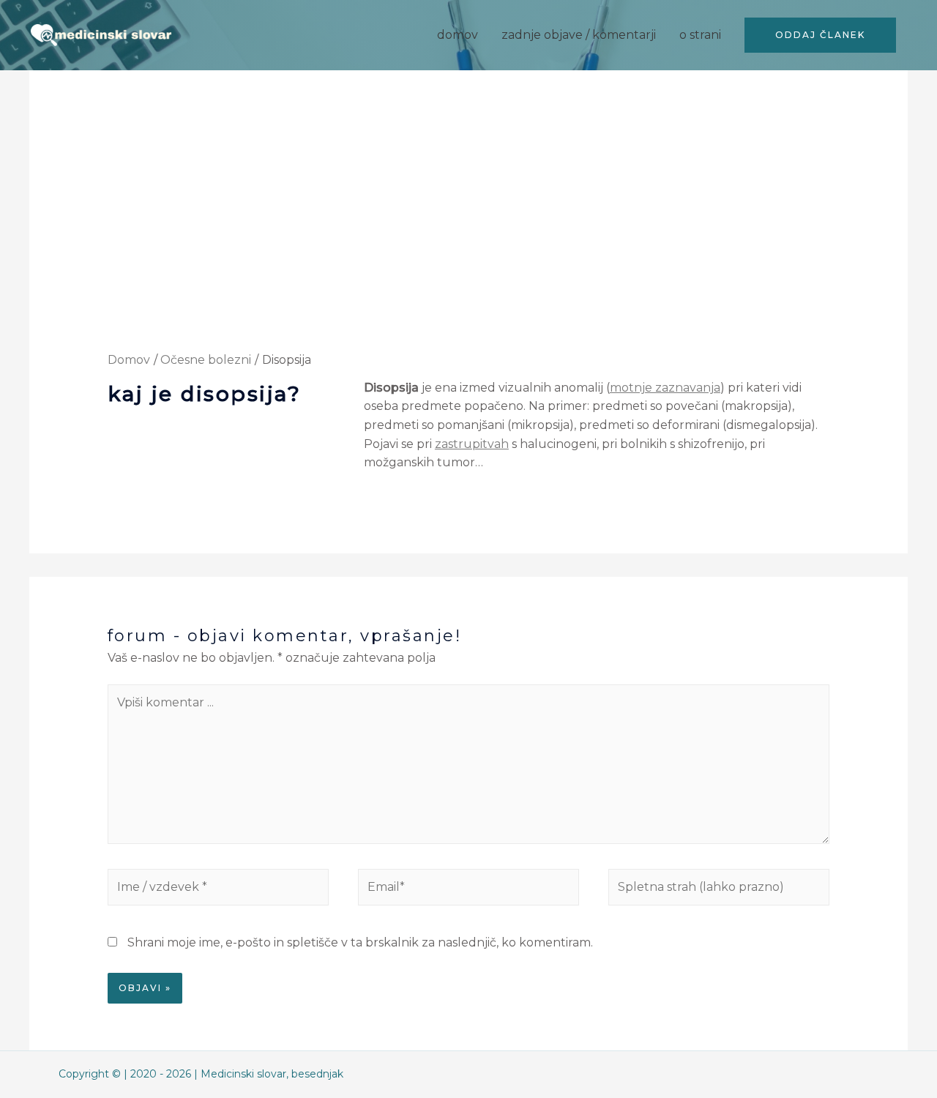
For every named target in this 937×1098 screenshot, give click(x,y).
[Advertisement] (469, 242)
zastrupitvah (472, 444)
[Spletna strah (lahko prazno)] (718, 890)
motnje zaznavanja (665, 388)
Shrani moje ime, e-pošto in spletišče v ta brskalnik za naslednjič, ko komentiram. (360, 942)
